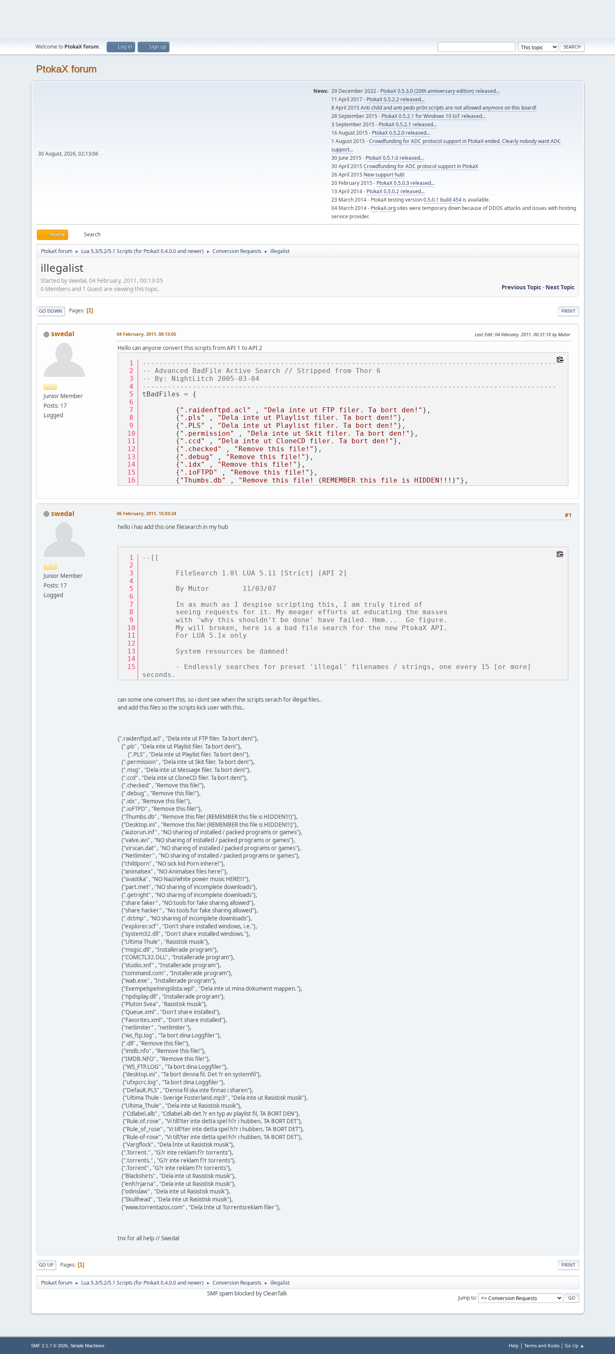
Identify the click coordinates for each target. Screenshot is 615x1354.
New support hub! (384, 174)
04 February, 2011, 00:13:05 (146, 334)
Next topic (560, 287)
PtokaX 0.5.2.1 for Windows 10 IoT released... (434, 116)
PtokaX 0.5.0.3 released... (406, 182)
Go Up (46, 1265)
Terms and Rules (541, 1345)
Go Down (50, 311)
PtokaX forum (66, 68)
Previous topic (521, 287)
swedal (62, 333)
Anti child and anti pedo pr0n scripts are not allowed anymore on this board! (448, 107)
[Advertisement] (307, 19)
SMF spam (220, 1293)
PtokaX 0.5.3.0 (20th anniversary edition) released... (440, 91)
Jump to (467, 1297)
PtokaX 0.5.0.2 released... (395, 191)
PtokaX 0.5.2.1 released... (408, 124)
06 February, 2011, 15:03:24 (146, 513)
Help (514, 1345)
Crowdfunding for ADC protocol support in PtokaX (421, 166)
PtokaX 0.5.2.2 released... (395, 99)
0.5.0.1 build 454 (442, 199)
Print (568, 311)
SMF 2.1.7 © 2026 (49, 1345)
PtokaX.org (383, 208)
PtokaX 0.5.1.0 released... (395, 157)
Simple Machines (87, 1345)
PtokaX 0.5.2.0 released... (401, 132)
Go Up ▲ (574, 1345)
